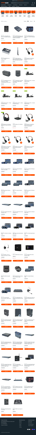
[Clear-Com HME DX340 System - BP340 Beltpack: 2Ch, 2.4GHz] (29, 379)
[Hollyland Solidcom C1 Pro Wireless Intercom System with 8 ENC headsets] (18, 139)
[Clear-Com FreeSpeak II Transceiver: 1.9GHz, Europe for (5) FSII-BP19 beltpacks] (29, 312)
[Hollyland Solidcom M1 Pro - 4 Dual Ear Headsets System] (29, 96)
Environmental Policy (31, 424)
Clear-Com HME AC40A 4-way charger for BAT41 (5, 59)
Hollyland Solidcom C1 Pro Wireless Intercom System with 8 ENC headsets (17, 147)
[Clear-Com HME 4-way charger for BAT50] (18, 402)
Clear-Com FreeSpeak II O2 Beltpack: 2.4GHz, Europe (29, 169)
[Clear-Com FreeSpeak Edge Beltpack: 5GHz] (29, 226)
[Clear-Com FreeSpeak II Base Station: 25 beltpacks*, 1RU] (6, 204)
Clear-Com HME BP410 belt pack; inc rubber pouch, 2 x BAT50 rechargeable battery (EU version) (6, 81)
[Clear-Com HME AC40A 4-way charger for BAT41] (6, 51)
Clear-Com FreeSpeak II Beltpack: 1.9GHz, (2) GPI (5, 191)
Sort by (2, 21)
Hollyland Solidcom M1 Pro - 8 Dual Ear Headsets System (29, 81)
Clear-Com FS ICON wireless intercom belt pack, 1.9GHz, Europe (6, 298)
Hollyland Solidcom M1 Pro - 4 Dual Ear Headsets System (29, 103)
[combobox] (20, 3)
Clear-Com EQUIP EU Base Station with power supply (29, 255)
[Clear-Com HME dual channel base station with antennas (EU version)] (18, 379)
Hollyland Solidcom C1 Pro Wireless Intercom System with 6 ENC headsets (29, 147)
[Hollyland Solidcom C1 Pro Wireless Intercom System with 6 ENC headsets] (29, 139)
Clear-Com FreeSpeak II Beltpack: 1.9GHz (17, 191)
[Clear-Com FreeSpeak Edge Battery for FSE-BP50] (6, 402)
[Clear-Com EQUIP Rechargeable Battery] (6, 269)
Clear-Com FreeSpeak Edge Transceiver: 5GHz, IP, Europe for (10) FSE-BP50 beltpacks (18, 365)
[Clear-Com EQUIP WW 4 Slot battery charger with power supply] (18, 269)
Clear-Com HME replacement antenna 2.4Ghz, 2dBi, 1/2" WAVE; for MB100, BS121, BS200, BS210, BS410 (18, 59)
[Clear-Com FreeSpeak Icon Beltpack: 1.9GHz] (6, 226)
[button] (34, 3)
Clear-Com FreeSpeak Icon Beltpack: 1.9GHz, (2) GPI (29, 212)
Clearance (13, 6)
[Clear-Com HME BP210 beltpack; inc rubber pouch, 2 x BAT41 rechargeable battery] (29, 29)
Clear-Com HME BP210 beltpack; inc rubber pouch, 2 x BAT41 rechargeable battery (29, 37)
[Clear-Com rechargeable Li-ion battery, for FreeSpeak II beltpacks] (6, 29)
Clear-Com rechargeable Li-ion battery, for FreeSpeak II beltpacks (6, 36)
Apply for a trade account (20, 0)
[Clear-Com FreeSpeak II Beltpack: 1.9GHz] (18, 183)
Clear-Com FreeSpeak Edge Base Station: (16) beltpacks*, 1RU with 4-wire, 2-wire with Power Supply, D (6, 387)
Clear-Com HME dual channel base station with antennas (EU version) (17, 387)
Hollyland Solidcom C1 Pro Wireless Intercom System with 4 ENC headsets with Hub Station (6, 147)
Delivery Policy (30, 421)
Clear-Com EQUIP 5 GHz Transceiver (18, 254)
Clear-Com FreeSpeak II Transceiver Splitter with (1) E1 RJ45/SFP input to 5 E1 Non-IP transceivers (6, 343)
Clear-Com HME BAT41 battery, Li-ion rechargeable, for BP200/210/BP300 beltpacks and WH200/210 (18, 37)
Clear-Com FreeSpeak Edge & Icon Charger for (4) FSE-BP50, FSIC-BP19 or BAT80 (18, 298)
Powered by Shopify (8, 432)
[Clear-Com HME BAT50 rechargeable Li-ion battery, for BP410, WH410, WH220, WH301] (18, 73)
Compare (25, 21)
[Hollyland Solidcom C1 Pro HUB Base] (18, 117)
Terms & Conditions (30, 425)
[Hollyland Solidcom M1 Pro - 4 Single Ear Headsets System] (18, 96)
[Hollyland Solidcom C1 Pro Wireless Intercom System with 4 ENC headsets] (29, 51)
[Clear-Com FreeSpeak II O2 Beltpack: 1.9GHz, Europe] (29, 183)
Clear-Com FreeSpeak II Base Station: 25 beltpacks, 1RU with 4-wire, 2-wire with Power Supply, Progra (6, 365)
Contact (20, 425)
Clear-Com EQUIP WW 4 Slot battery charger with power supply (18, 276)
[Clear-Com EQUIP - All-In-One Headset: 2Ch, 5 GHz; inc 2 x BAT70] (6, 247)
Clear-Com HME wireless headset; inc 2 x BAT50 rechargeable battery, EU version (29, 298)
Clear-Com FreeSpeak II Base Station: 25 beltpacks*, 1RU (6, 212)
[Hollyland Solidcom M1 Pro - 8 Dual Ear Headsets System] (29, 73)
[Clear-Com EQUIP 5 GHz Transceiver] (18, 247)
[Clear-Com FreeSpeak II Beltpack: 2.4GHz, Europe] (18, 162)
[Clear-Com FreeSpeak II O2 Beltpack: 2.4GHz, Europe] (29, 162)
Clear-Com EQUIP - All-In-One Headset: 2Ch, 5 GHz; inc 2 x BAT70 (6, 255)
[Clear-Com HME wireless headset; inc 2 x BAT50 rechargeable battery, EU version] (29, 290)
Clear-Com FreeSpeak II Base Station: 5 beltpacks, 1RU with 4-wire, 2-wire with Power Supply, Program (29, 343)
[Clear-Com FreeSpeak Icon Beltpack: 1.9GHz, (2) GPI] (29, 204)
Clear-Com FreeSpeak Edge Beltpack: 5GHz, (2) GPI (18, 233)
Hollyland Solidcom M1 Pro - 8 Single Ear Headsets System (6, 103)
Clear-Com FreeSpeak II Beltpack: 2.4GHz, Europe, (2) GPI (5, 169)
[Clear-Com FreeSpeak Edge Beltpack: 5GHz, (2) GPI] (18, 226)
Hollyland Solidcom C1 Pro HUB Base (18, 124)
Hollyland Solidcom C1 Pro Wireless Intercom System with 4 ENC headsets (29, 59)
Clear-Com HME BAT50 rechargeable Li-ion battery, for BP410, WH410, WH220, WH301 (18, 81)
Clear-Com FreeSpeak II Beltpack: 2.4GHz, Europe (17, 169)
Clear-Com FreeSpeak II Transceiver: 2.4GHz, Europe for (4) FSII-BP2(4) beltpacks (18, 320)
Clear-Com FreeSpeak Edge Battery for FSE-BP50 (6, 409)
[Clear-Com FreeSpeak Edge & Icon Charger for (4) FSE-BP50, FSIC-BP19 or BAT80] (18, 290)
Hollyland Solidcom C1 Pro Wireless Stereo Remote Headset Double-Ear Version (6, 125)
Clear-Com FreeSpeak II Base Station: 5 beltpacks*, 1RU (18, 212)
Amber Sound (4, 432)
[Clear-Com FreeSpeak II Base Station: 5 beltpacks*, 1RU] (18, 204)
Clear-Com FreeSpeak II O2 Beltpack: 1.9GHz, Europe (29, 191)
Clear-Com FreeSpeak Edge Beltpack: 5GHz (29, 233)
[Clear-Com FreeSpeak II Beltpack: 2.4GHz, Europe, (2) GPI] (6, 162)
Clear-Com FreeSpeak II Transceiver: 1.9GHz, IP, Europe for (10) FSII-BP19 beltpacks (6, 320)
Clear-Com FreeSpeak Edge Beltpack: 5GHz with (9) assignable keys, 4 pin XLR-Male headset (29, 365)
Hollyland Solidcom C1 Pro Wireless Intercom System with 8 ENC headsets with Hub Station (29, 125)
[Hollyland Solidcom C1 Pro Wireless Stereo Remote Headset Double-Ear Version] (6, 117)
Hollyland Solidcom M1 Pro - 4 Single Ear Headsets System (18, 103)
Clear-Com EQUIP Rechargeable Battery (5, 276)
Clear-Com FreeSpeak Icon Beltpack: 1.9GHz (6, 233)
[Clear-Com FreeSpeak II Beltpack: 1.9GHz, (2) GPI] (6, 183)
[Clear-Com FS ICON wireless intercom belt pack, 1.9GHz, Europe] (6, 290)
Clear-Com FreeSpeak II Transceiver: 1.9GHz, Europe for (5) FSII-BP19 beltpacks (29, 320)
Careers (20, 424)
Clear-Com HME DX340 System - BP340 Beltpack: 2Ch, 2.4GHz (29, 387)
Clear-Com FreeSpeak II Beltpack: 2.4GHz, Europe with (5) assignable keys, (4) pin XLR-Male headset (17, 343)
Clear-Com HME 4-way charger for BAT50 (17, 409)
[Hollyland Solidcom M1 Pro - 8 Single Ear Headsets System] (6, 96)
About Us (20, 421)
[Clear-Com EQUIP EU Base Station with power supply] (29, 247)
